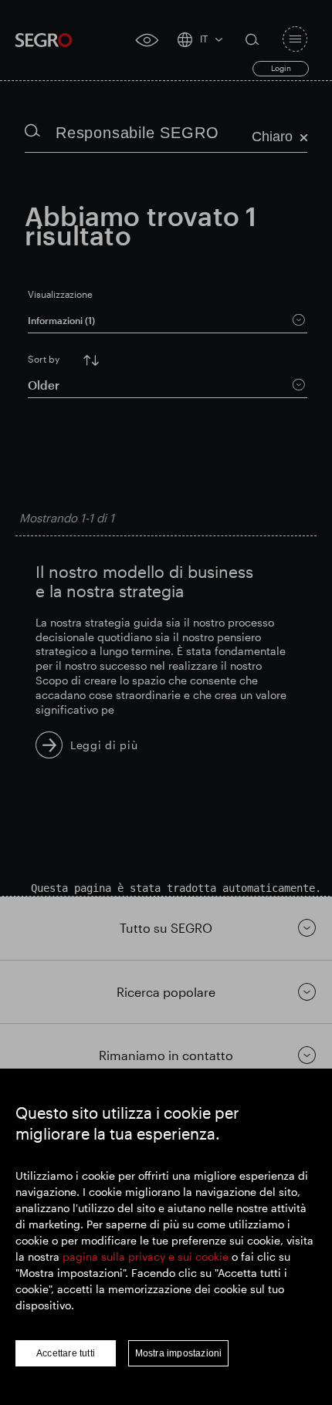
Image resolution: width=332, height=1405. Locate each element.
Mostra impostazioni (178, 1353)
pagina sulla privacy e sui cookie (146, 1256)
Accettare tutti (65, 1353)
